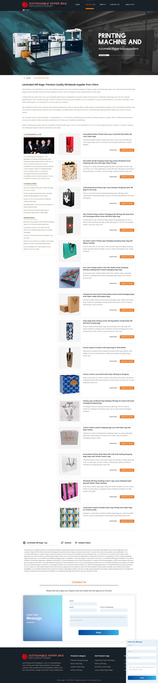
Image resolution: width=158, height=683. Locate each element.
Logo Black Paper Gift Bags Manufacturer (104, 660)
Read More (113, 150)
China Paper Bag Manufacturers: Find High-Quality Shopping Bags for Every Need (38, 194)
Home (77, 4)
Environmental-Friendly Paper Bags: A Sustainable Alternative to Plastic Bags (36, 211)
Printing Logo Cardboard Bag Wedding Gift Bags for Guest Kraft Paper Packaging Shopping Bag (108, 402)
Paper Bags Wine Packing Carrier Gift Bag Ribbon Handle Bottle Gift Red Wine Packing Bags (107, 322)
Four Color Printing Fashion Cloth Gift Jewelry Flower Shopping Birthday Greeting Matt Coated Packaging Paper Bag (105, 268)
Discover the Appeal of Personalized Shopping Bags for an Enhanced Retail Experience (39, 223)
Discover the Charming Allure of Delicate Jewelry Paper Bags (37, 200)
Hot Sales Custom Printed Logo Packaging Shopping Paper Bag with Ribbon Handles (108, 242)
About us (129, 4)
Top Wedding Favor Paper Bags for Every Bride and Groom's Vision (37, 248)
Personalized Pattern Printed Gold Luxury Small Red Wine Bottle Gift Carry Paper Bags (107, 135)
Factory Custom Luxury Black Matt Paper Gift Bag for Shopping (106, 374)
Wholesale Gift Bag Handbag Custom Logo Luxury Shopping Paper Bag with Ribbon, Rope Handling (107, 482)
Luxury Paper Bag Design (104, 670)
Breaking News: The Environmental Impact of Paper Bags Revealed (38, 206)
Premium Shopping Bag (79, 660)
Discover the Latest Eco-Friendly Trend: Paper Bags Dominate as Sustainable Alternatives (39, 242)
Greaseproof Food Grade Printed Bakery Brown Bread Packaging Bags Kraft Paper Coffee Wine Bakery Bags (108, 295)
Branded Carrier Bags (103, 667)
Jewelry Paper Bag (77, 667)
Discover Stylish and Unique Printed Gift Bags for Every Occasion (38, 189)
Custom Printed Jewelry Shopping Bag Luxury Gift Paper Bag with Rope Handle (107, 428)
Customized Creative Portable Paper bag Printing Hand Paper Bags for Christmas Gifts (107, 508)
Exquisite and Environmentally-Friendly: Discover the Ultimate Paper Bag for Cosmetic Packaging (38, 230)
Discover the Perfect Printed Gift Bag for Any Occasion (38, 236)
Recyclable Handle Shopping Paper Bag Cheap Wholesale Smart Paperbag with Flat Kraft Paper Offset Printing (107, 162)
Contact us (114, 4)
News (102, 4)
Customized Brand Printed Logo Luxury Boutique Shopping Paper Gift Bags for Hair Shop (108, 188)
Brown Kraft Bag (76, 664)
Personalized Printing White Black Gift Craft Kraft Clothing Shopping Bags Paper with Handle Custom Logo (107, 455)
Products (90, 4)
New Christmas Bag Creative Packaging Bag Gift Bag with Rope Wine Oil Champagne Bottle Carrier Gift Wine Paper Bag (108, 215)
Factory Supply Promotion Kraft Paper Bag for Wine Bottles (104, 347)
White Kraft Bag (76, 670)
